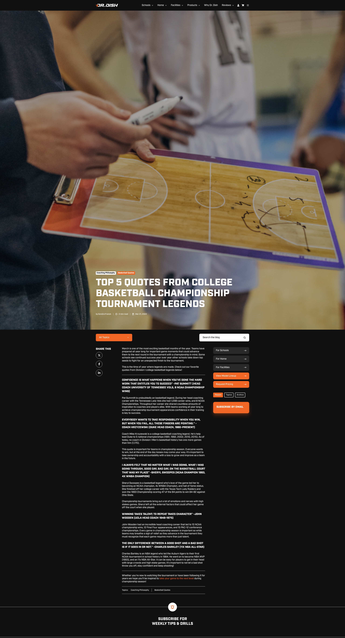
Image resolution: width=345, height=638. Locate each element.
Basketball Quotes (126, 273)
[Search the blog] (244, 337)
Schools (146, 5)
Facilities (175, 5)
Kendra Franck (104, 314)
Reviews (226, 5)
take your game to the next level (176, 578)
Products (192, 5)
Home (160, 5)
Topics (229, 395)
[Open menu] (247, 5)
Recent (218, 395)
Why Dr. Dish (211, 5)
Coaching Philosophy (106, 273)
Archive (240, 395)
